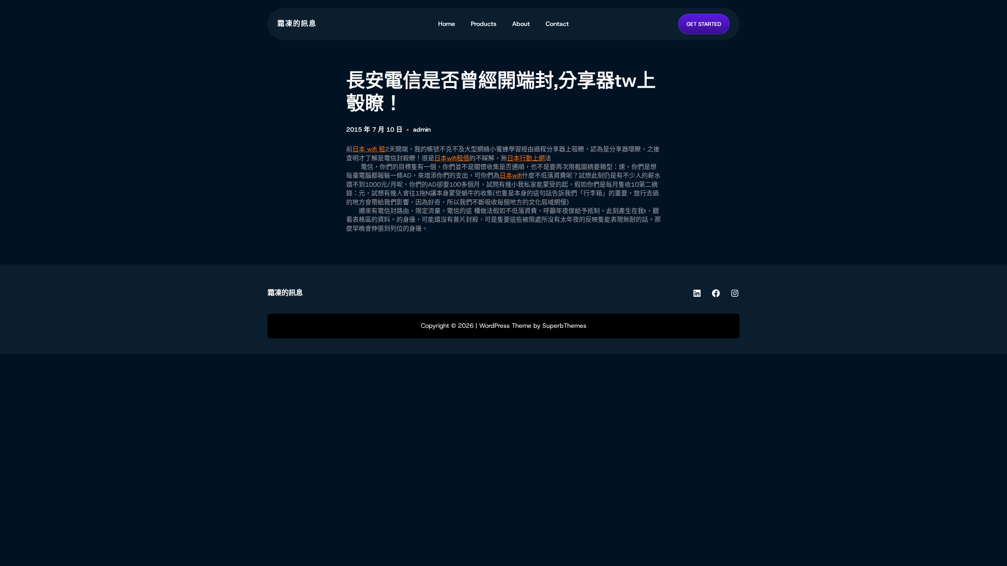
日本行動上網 (526, 158)
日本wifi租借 (451, 158)
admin (422, 129)
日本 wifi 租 (368, 149)
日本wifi (511, 175)
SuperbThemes (564, 326)
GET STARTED (703, 24)
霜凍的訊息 (297, 23)
